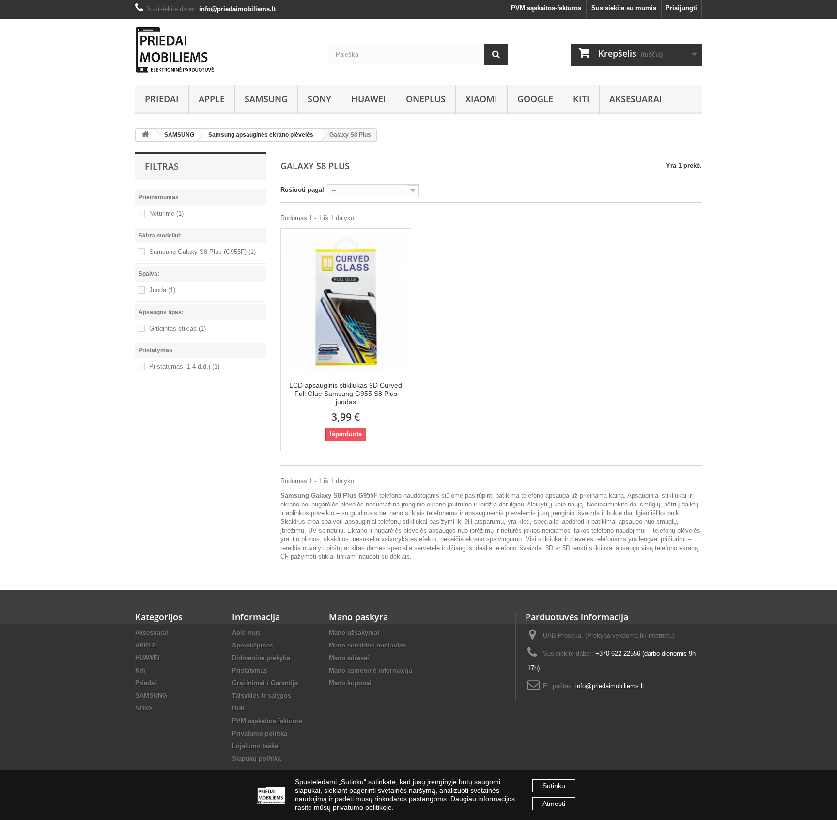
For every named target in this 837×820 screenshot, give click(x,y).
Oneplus (426, 99)
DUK (238, 708)
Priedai (162, 99)
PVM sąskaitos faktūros (267, 721)
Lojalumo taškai (256, 746)
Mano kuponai (350, 683)
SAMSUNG (266, 99)
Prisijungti (681, 8)
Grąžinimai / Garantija (265, 683)
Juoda (162, 290)
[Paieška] (496, 54)
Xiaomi (481, 99)
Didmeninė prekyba (261, 658)
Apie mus (246, 632)
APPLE (212, 99)
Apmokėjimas (252, 645)
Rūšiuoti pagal (302, 189)
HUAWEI (368, 99)
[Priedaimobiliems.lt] (224, 50)
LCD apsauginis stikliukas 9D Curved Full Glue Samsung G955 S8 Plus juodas (345, 393)
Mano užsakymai (354, 632)
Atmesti (553, 803)
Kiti (581, 99)
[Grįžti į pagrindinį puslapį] (145, 135)
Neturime (166, 213)
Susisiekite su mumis (623, 8)
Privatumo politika (259, 733)
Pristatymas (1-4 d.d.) (184, 366)
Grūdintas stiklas (177, 328)
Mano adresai (349, 658)
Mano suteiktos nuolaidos (367, 645)
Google (535, 99)
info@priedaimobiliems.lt (609, 686)
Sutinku (553, 785)
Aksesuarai (635, 99)
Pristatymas (249, 670)
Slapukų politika (256, 758)
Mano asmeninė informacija (370, 670)
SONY (319, 99)
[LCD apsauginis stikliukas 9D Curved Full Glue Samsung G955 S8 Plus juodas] (345, 301)
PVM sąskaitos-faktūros (546, 8)
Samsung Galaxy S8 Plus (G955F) (202, 251)
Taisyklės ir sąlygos (261, 695)
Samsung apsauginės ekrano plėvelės (260, 134)
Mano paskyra (358, 617)
